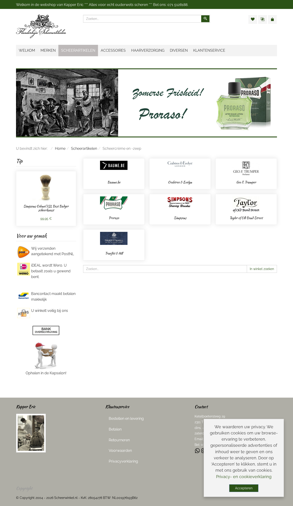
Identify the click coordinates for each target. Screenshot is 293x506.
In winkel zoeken (262, 269)
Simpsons (180, 218)
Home (60, 148)
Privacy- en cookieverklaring (243, 476)
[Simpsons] (180, 202)
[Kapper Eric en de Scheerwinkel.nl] (31, 433)
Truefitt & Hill (114, 253)
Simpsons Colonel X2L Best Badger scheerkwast (46, 208)
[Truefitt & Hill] (114, 238)
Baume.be (113, 182)
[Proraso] (114, 203)
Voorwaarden (120, 450)
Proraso (114, 218)
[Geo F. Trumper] (246, 168)
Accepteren (243, 488)
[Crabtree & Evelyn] (180, 164)
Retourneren (119, 440)
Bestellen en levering (126, 418)
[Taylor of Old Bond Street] (246, 204)
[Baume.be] (114, 165)
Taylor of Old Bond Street (246, 218)
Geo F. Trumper (246, 182)
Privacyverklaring (123, 461)
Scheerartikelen (84, 148)
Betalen (115, 429)
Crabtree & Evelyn (180, 182)
